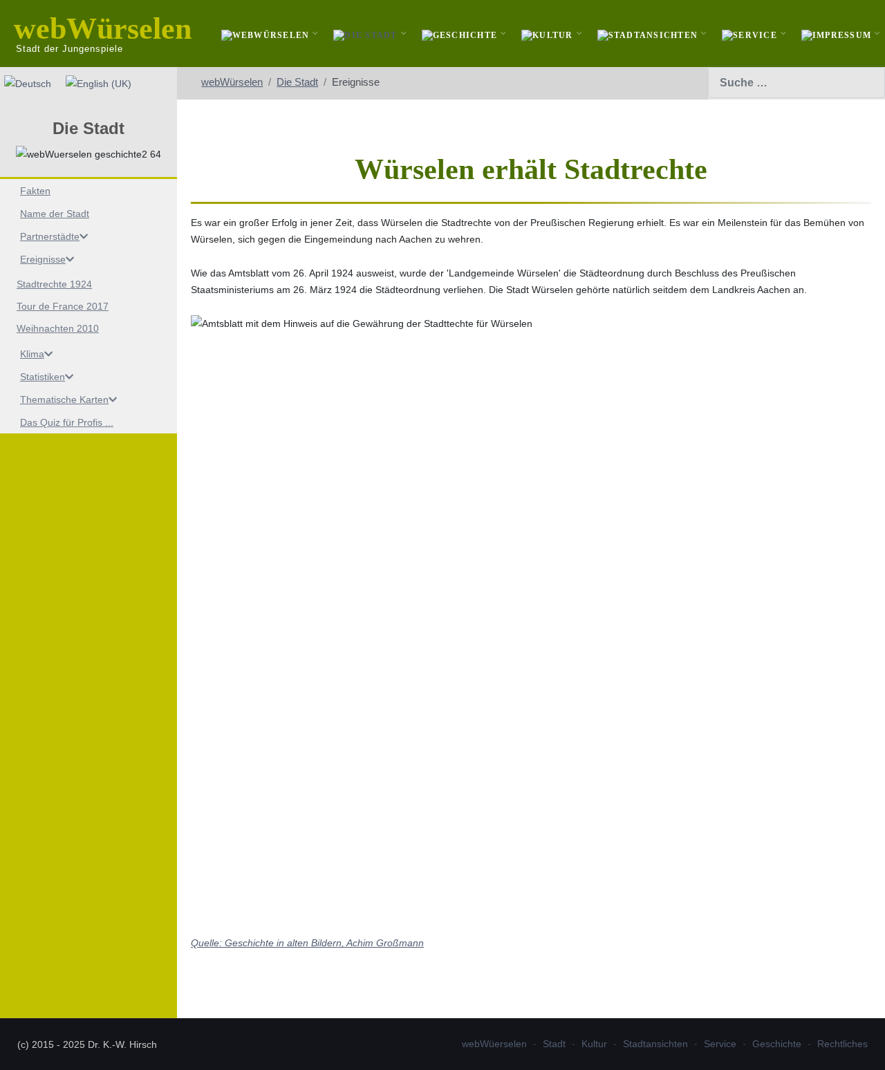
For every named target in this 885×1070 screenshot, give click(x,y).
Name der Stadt (54, 213)
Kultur (594, 1043)
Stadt (554, 1043)
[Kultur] (549, 33)
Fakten (35, 190)
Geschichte (776, 1043)
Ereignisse (43, 259)
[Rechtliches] (838, 33)
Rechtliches (842, 1043)
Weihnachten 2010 (58, 328)
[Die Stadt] (366, 33)
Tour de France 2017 (63, 306)
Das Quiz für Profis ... (66, 422)
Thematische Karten (64, 399)
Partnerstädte (50, 236)
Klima (32, 353)
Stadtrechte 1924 (54, 284)
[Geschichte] (461, 33)
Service (720, 1043)
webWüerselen (494, 1043)
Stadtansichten (655, 1043)
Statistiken (42, 376)
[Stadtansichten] (649, 33)
